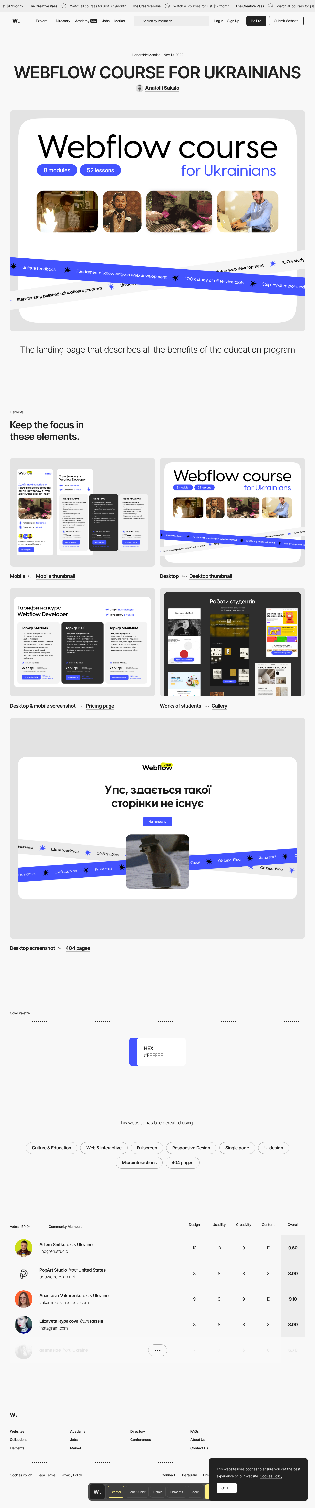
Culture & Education (51, 1147)
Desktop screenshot (32, 948)
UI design (273, 1147)
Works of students (180, 706)
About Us (197, 1439)
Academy (85, 21)
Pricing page (100, 705)
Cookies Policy (21, 1475)
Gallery (219, 705)
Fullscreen (147, 1147)
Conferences (140, 1439)
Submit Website (286, 21)
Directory (63, 21)
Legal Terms (47, 1475)
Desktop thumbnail (210, 576)
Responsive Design (191, 1147)
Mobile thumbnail (55, 576)
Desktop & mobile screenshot (43, 706)
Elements (176, 1492)
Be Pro (256, 21)
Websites (17, 1431)
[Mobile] (82, 512)
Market (119, 21)
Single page (237, 1147)
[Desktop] (232, 512)
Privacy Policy (72, 1475)
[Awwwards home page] (97, 1491)
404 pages (78, 948)
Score (195, 1492)
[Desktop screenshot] (157, 828)
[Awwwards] (16, 21)
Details (157, 1492)
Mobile (17, 576)
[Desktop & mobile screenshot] (82, 642)
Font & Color (137, 1492)
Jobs (106, 21)
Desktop (169, 576)
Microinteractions (139, 1162)
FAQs (194, 1431)
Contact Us (199, 1448)
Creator (116, 1492)
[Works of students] (232, 642)
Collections (18, 1439)
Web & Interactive (104, 1147)
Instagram (189, 1475)
